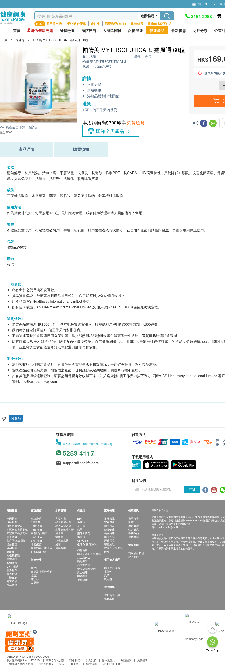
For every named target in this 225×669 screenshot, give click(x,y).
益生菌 (81, 525)
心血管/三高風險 (16, 540)
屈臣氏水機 (54, 23)
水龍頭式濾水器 (64, 529)
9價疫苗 (35, 522)
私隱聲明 (126, 660)
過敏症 (11, 551)
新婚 (30, 663)
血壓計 (35, 567)
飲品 (106, 551)
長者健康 (109, 533)
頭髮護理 (82, 576)
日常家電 (109, 518)
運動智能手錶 (112, 595)
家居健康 (133, 525)
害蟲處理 (109, 544)
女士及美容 (83, 557)
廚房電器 (109, 525)
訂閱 (192, 489)
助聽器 (35, 582)
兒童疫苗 (36, 518)
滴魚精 (81, 537)
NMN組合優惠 (76, 23)
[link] (17, 622)
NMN (80, 518)
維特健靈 (137, 23)
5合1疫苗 (36, 537)
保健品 (16, 418)
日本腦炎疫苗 (39, 551)
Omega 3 (82, 540)
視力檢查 (12, 570)
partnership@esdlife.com (171, 527)
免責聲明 (142, 660)
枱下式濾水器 (63, 525)
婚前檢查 (12, 544)
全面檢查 (12, 518)
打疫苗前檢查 (14, 525)
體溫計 (35, 575)
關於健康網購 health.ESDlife (23, 660)
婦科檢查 (12, 522)
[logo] (13, 24)
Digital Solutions (112, 663)
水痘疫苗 (36, 544)
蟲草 (79, 529)
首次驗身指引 (136, 553)
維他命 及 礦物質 (87, 544)
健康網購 (91, 663)
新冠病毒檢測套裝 (17, 533)
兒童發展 (12, 581)
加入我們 (91, 660)
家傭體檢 (12, 562)
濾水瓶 (59, 537)
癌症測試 (12, 559)
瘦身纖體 (82, 561)
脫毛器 (108, 579)
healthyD (75, 663)
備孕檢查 (12, 548)
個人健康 (133, 529)
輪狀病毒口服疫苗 (41, 548)
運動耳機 (109, 599)
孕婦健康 (82, 579)
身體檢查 (133, 518)
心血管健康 (83, 565)
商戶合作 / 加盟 (55, 660)
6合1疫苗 (36, 540)
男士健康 (12, 537)
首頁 (16, 30)
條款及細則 (108, 660)
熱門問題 (133, 556)
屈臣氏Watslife (115, 23)
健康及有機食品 (113, 548)
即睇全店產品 (110, 131)
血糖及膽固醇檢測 (41, 571)
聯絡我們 (74, 660)
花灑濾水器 (62, 540)
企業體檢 (12, 585)
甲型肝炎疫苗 (39, 533)
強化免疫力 (83, 550)
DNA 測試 (12, 566)
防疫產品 (109, 537)
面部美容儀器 (112, 567)
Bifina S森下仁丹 (160, 23)
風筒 (106, 575)
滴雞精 (81, 522)
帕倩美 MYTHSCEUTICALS (104, 61)
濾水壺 (59, 533)
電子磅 (35, 579)
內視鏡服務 (13, 555)
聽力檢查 (12, 573)
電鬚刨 (108, 571)
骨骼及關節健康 (86, 568)
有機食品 (133, 533)
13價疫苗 (36, 529)
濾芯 (58, 544)
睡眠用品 (109, 540)
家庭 (61, 663)
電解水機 (60, 548)
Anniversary (46, 663)
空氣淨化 (109, 522)
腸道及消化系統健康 (89, 554)
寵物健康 (109, 529)
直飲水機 (60, 518)
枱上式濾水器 (63, 522)
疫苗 (131, 522)
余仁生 (95, 23)
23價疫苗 (36, 525)
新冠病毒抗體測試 (17, 529)
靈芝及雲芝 (83, 533)
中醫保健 (12, 577)
